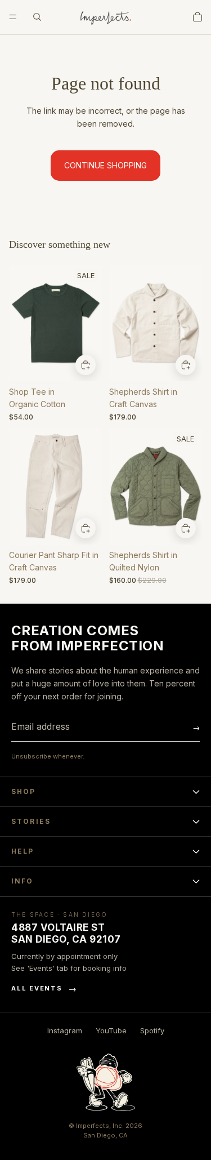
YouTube (111, 1030)
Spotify (152, 1030)
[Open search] (37, 17)
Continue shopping (105, 165)
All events (44, 988)
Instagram (64, 1030)
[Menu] (13, 17)
